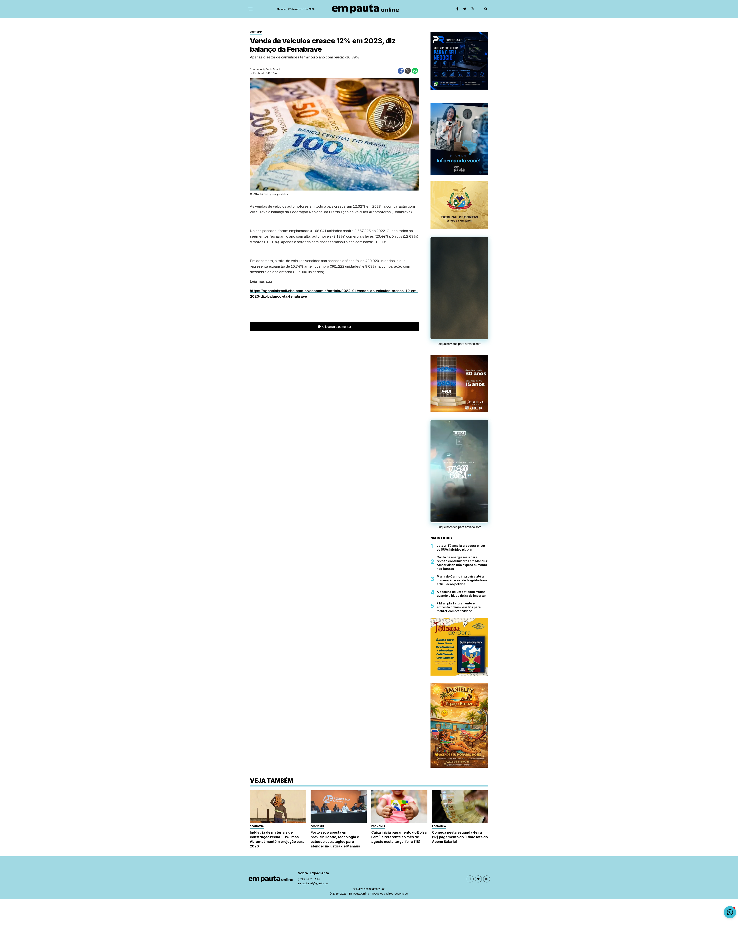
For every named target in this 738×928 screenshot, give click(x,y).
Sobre (303, 874)
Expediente (319, 874)
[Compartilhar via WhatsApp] (415, 71)
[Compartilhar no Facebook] (401, 71)
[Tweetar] (408, 71)
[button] (730, 912)
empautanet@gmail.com (313, 884)
